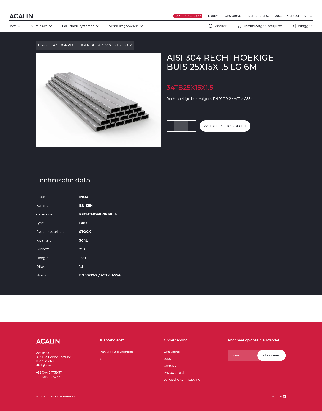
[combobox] (308, 16)
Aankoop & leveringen (116, 351)
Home (43, 45)
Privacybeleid (174, 372)
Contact (293, 15)
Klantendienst (258, 15)
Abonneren (271, 355)
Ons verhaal (233, 15)
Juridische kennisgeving (182, 379)
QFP (103, 358)
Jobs (278, 15)
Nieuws (213, 15)
